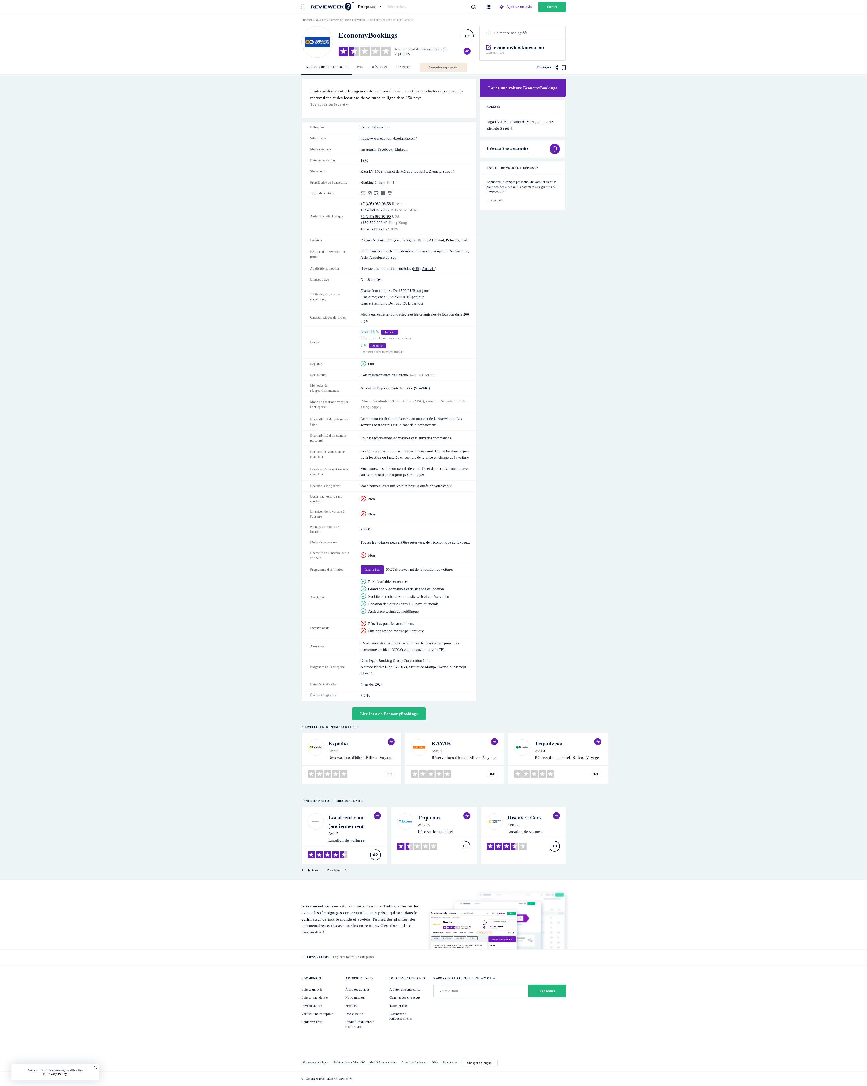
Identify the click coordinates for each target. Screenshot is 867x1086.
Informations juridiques (315, 1062)
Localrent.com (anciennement (346, 822)
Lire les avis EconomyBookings (389, 714)
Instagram (368, 149)
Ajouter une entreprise (404, 989)
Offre (435, 1062)
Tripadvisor (549, 743)
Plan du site (450, 1062)
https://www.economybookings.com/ (389, 138)
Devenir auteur (311, 1005)
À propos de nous (357, 989)
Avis (359, 67)
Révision (379, 67)
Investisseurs (354, 1014)
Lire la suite (495, 200)
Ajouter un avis (519, 7)
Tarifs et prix (398, 1005)
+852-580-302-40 (374, 223)
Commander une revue (405, 997)
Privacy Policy (57, 1074)
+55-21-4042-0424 (375, 229)
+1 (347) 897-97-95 (376, 216)
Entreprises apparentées (443, 67)
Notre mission (355, 997)
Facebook (385, 149)
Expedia (338, 743)
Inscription (372, 569)
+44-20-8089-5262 (375, 210)
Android (428, 268)
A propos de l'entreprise (326, 67)
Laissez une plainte (314, 997)
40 (445, 49)
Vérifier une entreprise (317, 1014)
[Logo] (317, 42)
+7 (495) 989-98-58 (376, 204)
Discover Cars (524, 818)
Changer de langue (479, 1063)
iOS (416, 268)
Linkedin (401, 149)
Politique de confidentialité (349, 1062)
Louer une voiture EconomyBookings (522, 88)
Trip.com (429, 818)
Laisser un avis (311, 989)
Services (351, 1005)
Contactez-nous (311, 1022)
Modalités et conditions (383, 1062)
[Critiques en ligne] (331, 6)
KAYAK (442, 743)
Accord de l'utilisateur (414, 1062)
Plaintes (403, 67)
